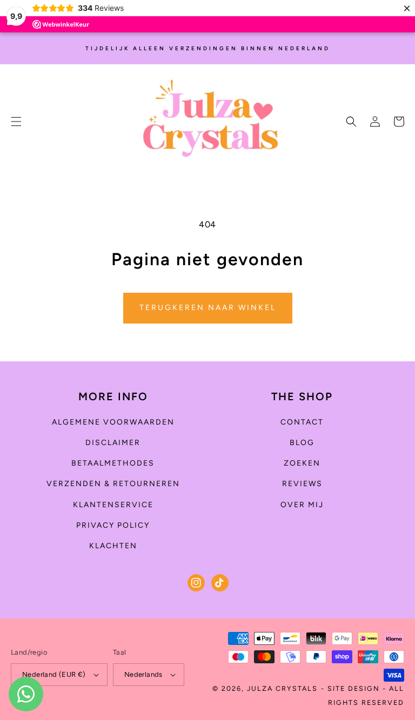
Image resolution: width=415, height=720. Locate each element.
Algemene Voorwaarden (113, 422)
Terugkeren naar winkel (207, 307)
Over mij (302, 504)
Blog (302, 442)
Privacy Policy (113, 525)
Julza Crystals (282, 688)
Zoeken (302, 463)
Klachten (113, 545)
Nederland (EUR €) (54, 674)
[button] (16, 121)
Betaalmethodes (113, 463)
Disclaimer (112, 442)
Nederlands (143, 674)
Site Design (353, 688)
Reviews (302, 483)
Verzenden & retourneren (113, 483)
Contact (302, 422)
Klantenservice (113, 504)
